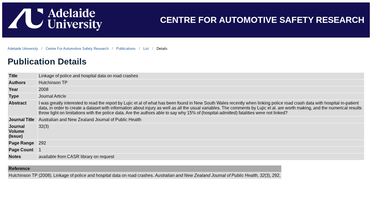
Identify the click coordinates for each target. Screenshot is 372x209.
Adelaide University (23, 49)
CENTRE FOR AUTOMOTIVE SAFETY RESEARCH (262, 20)
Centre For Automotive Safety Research (77, 49)
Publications (126, 49)
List (146, 49)
